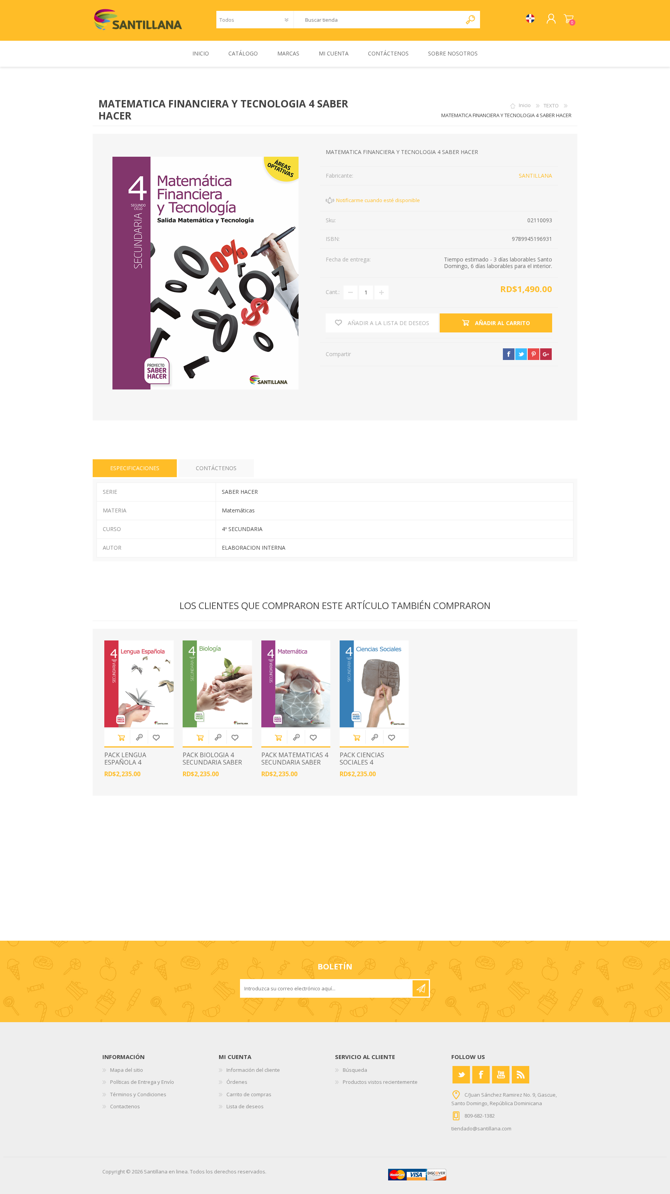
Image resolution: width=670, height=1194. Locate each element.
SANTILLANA (535, 175)
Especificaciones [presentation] (134, 468)
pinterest (533, 354)
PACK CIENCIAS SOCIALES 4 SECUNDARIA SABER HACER (369, 766)
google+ (546, 354)
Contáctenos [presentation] (216, 468)
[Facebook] (481, 1074)
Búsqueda (355, 1069)
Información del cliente (253, 1069)
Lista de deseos (245, 1106)
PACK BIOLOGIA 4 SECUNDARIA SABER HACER (212, 762)
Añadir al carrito (121, 737)
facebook (509, 354)
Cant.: (333, 292)
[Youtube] (500, 1074)
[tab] (135, 468)
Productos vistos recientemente (380, 1081)
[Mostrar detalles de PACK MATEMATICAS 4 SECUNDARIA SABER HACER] (296, 683)
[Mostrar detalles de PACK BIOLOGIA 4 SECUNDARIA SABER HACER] (217, 683)
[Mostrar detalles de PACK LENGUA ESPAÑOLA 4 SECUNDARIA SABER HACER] (139, 683)
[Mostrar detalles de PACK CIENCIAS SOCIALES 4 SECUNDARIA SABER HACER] (374, 683)
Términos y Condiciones (138, 1094)
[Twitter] (461, 1074)
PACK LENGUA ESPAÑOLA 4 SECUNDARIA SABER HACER (134, 766)
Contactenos (125, 1106)
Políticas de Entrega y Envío (142, 1081)
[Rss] (520, 1074)
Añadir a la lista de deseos (156, 737)
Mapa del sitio (126, 1069)
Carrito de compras (568, 19)
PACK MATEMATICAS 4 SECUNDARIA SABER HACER (294, 762)
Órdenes (236, 1081)
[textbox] (377, 19)
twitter (521, 354)
